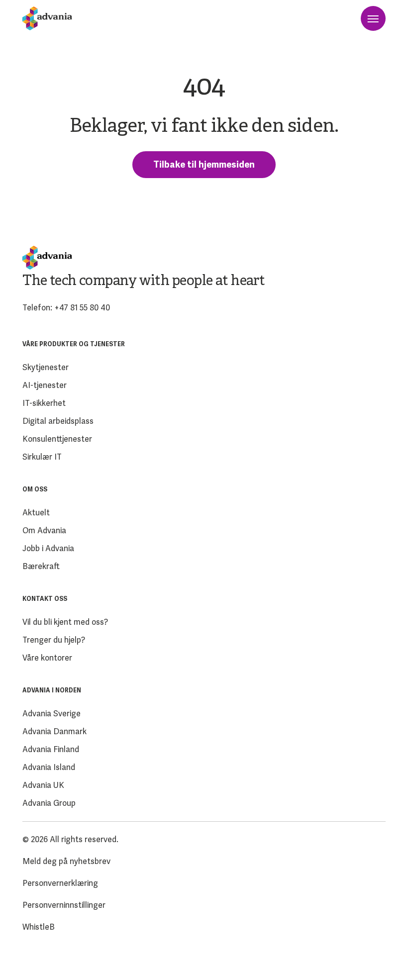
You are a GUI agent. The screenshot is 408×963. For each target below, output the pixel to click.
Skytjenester (45, 367)
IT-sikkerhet (44, 403)
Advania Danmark (54, 731)
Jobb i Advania (48, 548)
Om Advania (44, 530)
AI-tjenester (44, 385)
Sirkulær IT (42, 457)
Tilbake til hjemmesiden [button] (204, 164)
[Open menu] (373, 18)
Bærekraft (41, 566)
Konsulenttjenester (57, 439)
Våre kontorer (47, 658)
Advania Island (48, 767)
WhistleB (38, 927)
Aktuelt (36, 512)
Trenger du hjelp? (53, 640)
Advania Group (49, 803)
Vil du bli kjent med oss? (65, 622)
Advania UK (43, 785)
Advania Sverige (51, 713)
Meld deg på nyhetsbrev (66, 861)
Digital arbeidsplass (58, 421)
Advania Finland (50, 749)
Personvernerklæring (60, 883)
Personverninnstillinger (63, 905)
